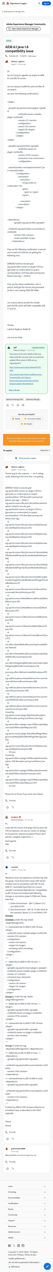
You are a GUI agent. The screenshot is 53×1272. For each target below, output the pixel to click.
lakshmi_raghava (17, 61)
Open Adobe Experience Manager (25, 29)
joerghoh (14, 817)
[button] (13, 56)
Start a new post (23, 441)
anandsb (14, 867)
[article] (26, 637)
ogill (15, 347)
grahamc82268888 (18, 1148)
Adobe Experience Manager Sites (14, 12)
